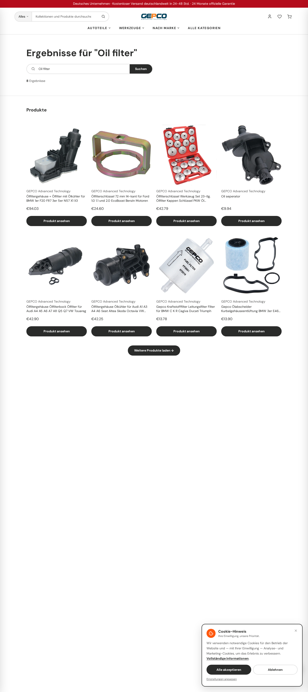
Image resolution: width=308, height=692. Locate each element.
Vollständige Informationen (228, 658)
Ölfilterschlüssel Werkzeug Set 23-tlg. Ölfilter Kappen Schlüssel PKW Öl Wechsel (183, 198)
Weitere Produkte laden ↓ (154, 350)
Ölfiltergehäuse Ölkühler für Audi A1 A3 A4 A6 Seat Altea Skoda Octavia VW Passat (119, 309)
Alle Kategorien (204, 28)
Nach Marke (164, 28)
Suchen (141, 69)
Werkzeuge (130, 28)
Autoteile (97, 28)
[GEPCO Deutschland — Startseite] (154, 17)
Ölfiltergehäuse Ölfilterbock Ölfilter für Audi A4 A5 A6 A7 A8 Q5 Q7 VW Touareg (56, 309)
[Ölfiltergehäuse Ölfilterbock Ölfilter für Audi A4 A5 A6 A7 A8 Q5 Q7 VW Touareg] (56, 265)
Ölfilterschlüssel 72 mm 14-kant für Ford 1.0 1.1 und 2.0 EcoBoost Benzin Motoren (120, 198)
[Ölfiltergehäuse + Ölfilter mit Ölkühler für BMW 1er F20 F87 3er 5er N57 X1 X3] (56, 155)
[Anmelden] (270, 16)
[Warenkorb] (289, 16)
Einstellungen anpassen (222, 679)
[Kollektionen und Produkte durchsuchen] (103, 16)
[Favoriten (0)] (280, 16)
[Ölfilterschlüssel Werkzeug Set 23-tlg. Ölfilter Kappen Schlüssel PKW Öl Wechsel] (186, 155)
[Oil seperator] (251, 155)
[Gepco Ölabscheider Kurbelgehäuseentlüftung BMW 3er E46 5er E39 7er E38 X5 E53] (251, 265)
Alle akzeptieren (228, 670)
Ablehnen (275, 670)
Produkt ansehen (57, 221)
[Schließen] (296, 630)
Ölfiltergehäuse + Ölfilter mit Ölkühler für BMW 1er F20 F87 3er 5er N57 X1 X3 (55, 198)
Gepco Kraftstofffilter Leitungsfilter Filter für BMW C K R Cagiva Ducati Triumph (185, 309)
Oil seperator (230, 196)
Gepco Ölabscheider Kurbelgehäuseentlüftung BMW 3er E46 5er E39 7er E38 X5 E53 (250, 309)
